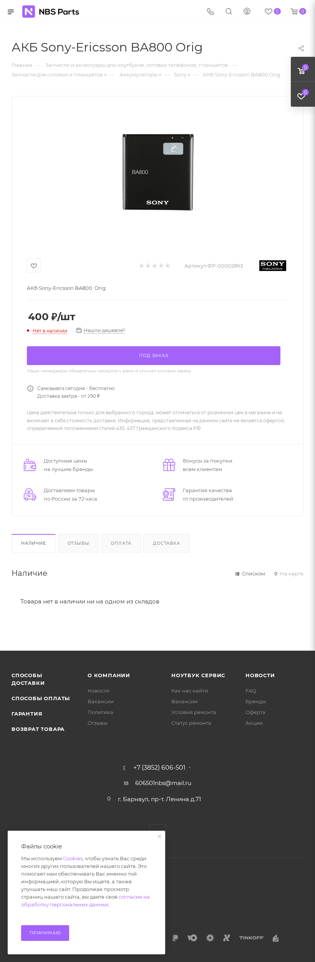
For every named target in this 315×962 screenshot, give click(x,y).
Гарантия (27, 714)
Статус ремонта (191, 723)
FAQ (250, 691)
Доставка (166, 543)
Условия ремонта (193, 712)
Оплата (121, 543)
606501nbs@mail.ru (163, 783)
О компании (109, 675)
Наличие (33, 543)
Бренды (255, 701)
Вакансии (101, 701)
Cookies (73, 858)
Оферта (255, 712)
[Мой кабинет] (247, 12)
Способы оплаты (41, 698)
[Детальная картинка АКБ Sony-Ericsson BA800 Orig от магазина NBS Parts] (157, 171)
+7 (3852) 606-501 (159, 768)
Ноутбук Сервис (198, 675)
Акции (254, 723)
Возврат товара (38, 729)
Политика (100, 712)
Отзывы (79, 543)
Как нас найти (189, 691)
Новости (98, 691)
